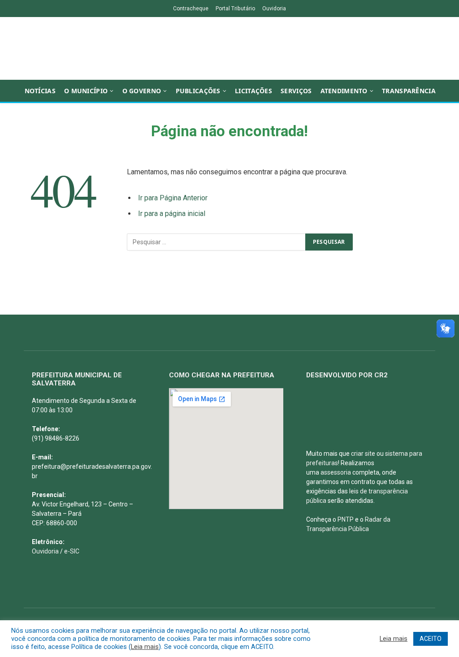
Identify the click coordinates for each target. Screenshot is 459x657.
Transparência (409, 90)
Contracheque (190, 8)
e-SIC (71, 551)
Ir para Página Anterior (173, 198)
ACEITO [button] (431, 638)
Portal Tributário (235, 8)
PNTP (346, 519)
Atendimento (344, 90)
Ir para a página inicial (171, 213)
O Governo (141, 90)
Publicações (198, 90)
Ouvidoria (274, 8)
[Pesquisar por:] (216, 242)
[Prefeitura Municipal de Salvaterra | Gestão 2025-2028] (229, 48)
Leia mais (145, 647)
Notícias (40, 90)
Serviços (296, 90)
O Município (86, 90)
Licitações (253, 90)
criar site (363, 453)
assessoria (335, 472)
